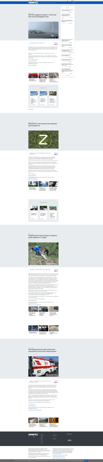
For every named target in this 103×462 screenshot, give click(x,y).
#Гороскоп (70, 73)
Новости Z (30, 179)
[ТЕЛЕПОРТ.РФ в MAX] (67, 0)
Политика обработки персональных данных (59, 456)
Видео (41, 437)
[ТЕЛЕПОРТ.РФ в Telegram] (68, 0)
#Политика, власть (52, 218)
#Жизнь (70, 66)
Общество (30, 65)
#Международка (33, 104)
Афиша (55, 2)
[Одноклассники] (56, 44)
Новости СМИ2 (30, 109)
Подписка (42, 441)
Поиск (41, 443)
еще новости (67, 75)
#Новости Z (41, 218)
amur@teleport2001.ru (62, 452)
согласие (27, 460)
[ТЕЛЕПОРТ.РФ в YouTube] (74, 0)
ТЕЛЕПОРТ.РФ (30, 63)
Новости (40, 2)
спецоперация (35, 179)
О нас (41, 440)
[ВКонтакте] (55, 44)
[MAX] (54, 44)
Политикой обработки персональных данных (77, 460)
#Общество (32, 218)
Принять (86, 460)
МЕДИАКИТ (54, 438)
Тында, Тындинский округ (37, 304)
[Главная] (33, 2)
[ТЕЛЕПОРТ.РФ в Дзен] (72, 0)
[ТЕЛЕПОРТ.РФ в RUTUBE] (73, 0)
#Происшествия (42, 104)
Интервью (42, 435)
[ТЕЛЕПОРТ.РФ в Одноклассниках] (70, 0)
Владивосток (35, 65)
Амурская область (50, 2)
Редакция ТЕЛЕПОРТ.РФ (32, 175)
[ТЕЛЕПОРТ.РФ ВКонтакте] (69, 0)
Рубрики (44, 2)
